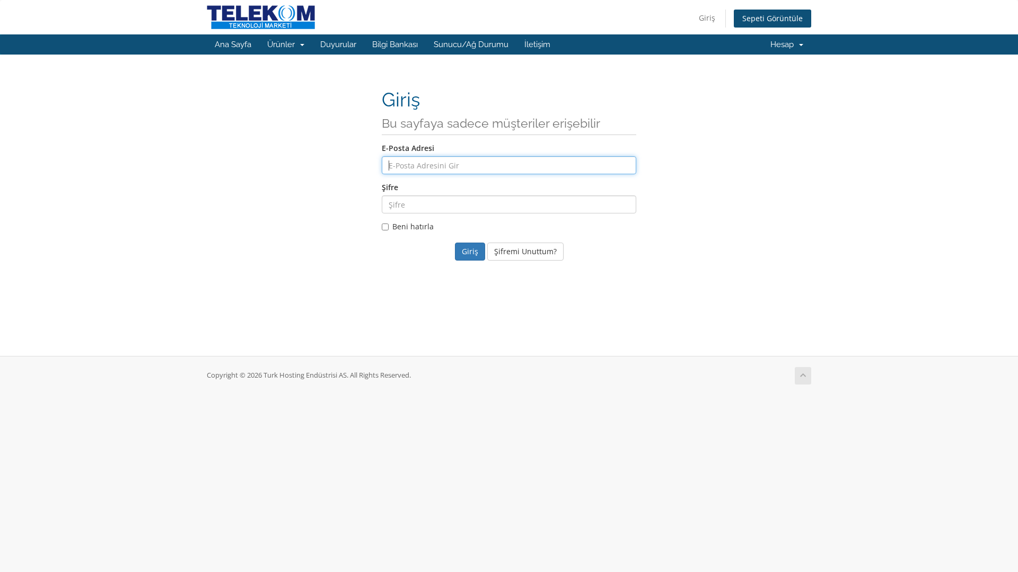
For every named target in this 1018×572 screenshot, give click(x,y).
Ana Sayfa (233, 44)
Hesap (784, 44)
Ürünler (283, 44)
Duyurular (338, 44)
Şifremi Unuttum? (525, 251)
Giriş (707, 18)
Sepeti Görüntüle (772, 18)
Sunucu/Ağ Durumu (471, 44)
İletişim (537, 44)
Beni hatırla (413, 226)
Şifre (390, 187)
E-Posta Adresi (408, 148)
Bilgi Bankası (395, 44)
